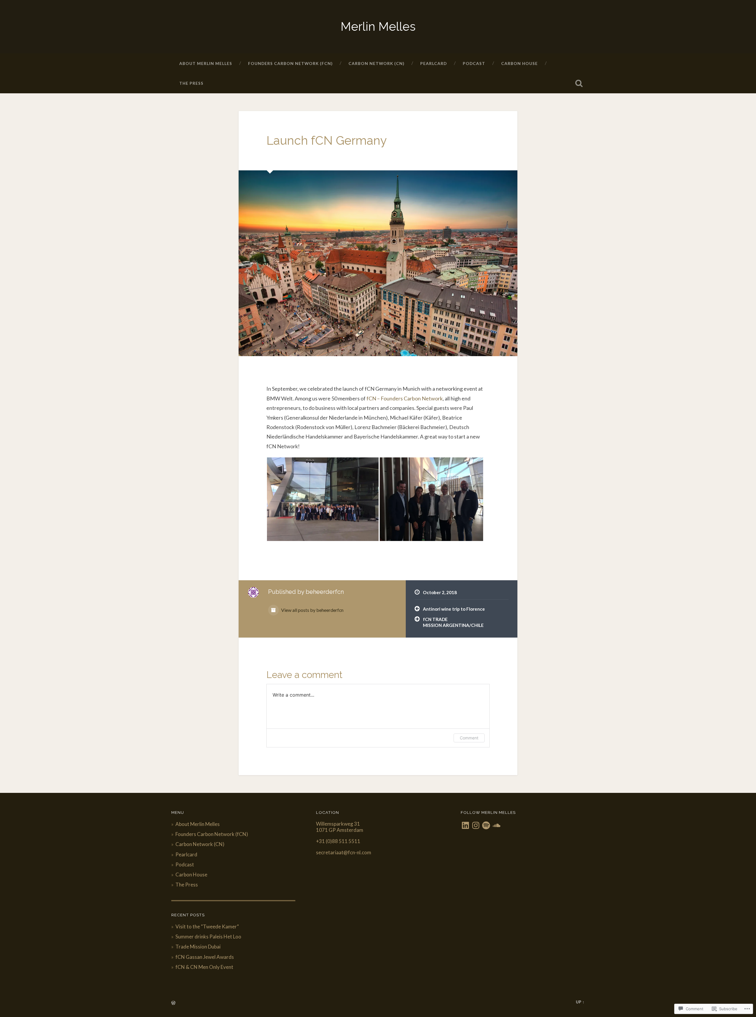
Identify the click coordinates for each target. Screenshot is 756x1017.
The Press (191, 83)
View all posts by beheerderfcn (311, 610)
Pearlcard (433, 63)
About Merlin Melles (205, 63)
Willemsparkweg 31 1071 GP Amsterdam (339, 827)
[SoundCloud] (496, 825)
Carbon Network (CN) (376, 63)
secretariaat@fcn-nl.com (343, 852)
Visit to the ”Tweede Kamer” (207, 926)
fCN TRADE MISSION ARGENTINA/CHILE (453, 622)
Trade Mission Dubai (198, 946)
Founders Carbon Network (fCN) (290, 63)
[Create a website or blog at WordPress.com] (173, 1003)
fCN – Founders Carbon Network (404, 398)
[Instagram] (475, 825)
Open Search (579, 83)
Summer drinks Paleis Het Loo (208, 936)
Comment (469, 737)
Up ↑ (580, 1002)
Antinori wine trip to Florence (454, 609)
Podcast (474, 63)
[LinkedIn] (465, 825)
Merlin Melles (378, 26)
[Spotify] (486, 825)
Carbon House (519, 63)
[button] (322, 499)
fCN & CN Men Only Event (204, 967)
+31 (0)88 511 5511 (338, 841)
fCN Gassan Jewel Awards (204, 957)
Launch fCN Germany (326, 140)
